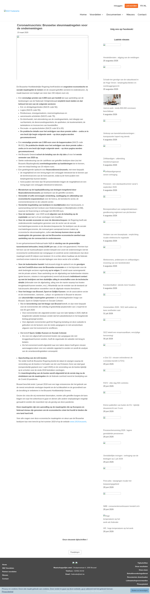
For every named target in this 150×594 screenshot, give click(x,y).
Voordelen (95, 15)
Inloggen (118, 6)
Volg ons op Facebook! (121, 29)
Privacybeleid (7, 592)
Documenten (113, 15)
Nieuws (130, 15)
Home (83, 15)
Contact (142, 15)
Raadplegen (75, 552)
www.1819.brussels (78, 422)
